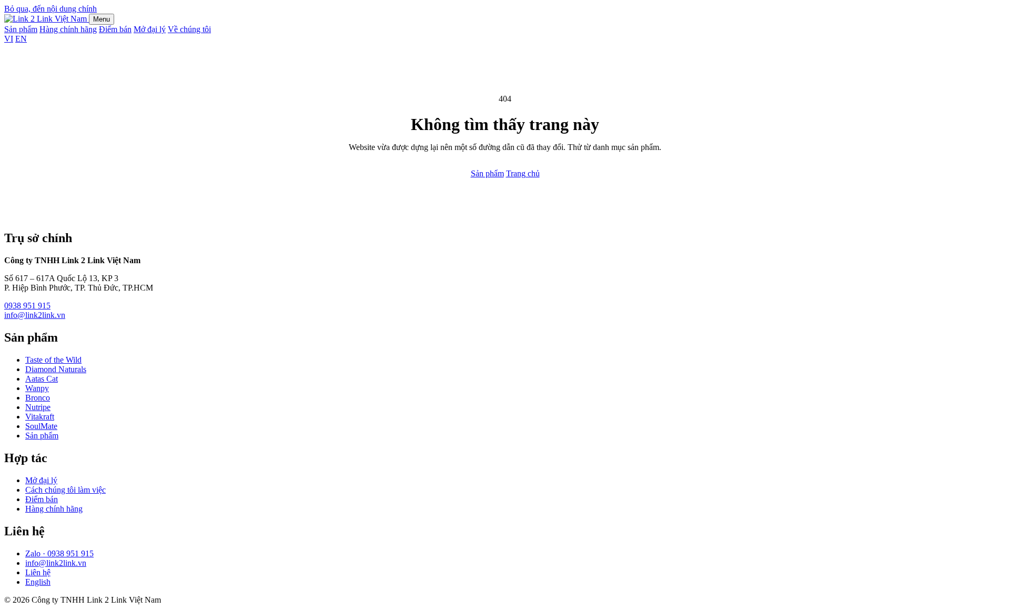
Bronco (37, 397)
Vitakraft (39, 416)
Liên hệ (37, 572)
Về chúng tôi (189, 29)
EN (21, 38)
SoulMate (41, 426)
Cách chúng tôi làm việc (65, 489)
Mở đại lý (150, 29)
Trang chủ (523, 173)
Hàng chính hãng (68, 29)
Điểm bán (115, 29)
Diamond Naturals (55, 369)
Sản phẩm (20, 29)
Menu (101, 19)
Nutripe (37, 407)
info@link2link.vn (34, 315)
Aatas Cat (41, 378)
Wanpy (37, 388)
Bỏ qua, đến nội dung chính (50, 8)
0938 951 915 (27, 305)
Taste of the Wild (53, 359)
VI (8, 38)
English (37, 581)
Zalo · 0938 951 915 (59, 553)
